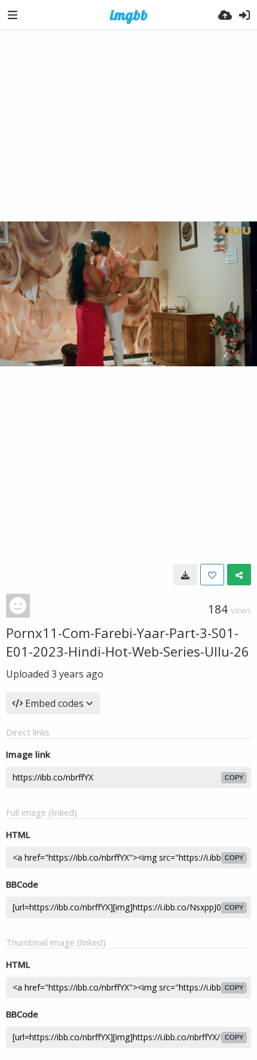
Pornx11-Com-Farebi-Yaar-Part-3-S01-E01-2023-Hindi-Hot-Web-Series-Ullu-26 (127, 642)
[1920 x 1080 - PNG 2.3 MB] (185, 574)
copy (234, 777)
